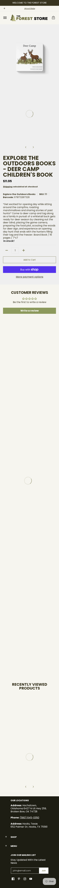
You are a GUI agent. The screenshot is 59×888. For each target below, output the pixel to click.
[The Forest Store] (29, 18)
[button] (53, 17)
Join (44, 870)
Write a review (29, 310)
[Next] (54, 57)
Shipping (7, 186)
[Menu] (5, 17)
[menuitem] (5, 17)
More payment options (29, 276)
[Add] (23, 250)
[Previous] (5, 57)
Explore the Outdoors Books (19, 194)
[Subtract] (6, 250)
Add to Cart (29, 259)
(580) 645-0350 (29, 817)
